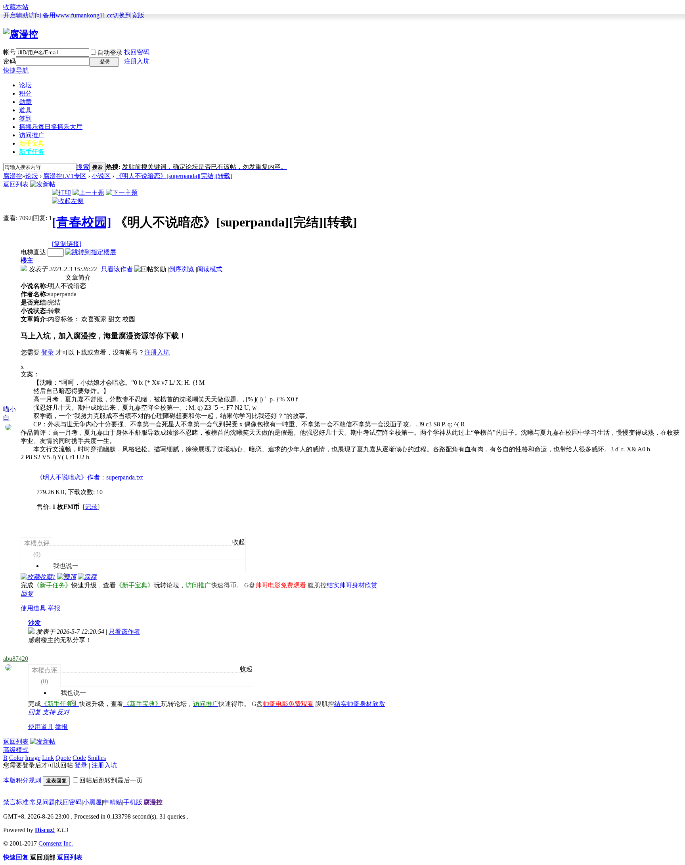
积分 (25, 93)
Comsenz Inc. (55, 843)
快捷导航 (16, 70)
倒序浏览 (181, 269)
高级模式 (16, 749)
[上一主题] (88, 192)
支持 (49, 712)
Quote (63, 757)
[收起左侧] (68, 201)
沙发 (34, 623)
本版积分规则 (22, 780)
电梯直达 (33, 252)
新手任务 (31, 151)
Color (16, 757)
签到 (25, 118)
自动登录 (109, 52)
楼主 (27, 260)
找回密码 (136, 52)
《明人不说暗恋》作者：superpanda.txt (89, 477)
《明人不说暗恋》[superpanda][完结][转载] (174, 176)
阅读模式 (209, 269)
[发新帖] (42, 184)
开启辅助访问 (22, 15)
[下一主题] (122, 192)
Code (79, 757)
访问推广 (31, 135)
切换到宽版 (128, 15)
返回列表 (16, 184)
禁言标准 (16, 802)
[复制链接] (66, 243)
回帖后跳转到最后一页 (111, 780)
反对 (63, 712)
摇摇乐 (50, 126)
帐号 (9, 52)
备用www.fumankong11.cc (78, 15)
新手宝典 (31, 143)
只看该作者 (117, 269)
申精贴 (112, 802)
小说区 (101, 176)
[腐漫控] (20, 34)
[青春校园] (81, 222)
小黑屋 (92, 802)
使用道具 (33, 608)
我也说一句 (61, 555)
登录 (47, 352)
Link (48, 757)
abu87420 (15, 658)
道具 (25, 110)
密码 (9, 61)
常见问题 (42, 802)
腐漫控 (12, 176)
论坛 (25, 85)
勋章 (25, 101)
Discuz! (45, 830)
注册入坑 (136, 61)
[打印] (61, 192)
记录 (91, 506)
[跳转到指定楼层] (90, 252)
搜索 (83, 166)
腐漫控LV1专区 (64, 176)
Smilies (97, 757)
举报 (54, 608)
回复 (27, 593)
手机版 (132, 802)
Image (32, 757)
